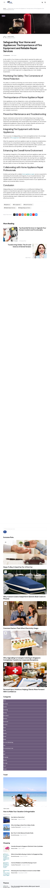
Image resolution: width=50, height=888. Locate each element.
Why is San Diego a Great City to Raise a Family (23, 825)
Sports (5, 760)
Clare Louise (11, 36)
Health (5, 733)
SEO (4, 754)
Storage (5, 763)
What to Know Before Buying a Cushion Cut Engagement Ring (26, 854)
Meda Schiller (14, 848)
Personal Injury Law (8, 748)
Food (4, 730)
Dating (5, 712)
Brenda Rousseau (15, 835)
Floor (4, 727)
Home (4, 8)
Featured (5, 721)
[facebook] (17, 215)
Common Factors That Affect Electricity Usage (20, 628)
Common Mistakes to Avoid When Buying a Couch (23, 863)
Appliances (8, 204)
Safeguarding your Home (25, 207)
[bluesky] (36, 215)
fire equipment (17, 204)
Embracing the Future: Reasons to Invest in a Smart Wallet (25, 870)
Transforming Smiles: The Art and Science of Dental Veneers (19, 246)
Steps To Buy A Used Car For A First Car (18, 567)
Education (6, 715)
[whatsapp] (28, 215)
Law (4, 745)
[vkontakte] (22, 215)
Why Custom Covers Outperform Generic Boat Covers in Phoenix (24, 598)
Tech (4, 766)
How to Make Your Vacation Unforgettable (19, 811)
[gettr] (33, 215)
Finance (5, 724)
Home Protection (29, 204)
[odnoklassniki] (25, 215)
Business (5, 704)
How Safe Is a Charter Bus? (17, 817)
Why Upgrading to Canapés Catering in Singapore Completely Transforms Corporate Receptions (21, 659)
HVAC (4, 739)
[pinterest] (20, 215)
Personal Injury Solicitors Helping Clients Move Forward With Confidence (23, 690)
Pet (4, 751)
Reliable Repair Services (10, 207)
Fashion (5, 718)
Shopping (5, 757)
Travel (4, 769)
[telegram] (31, 215)
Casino (5, 706)
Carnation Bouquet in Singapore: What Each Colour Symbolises (27, 846)
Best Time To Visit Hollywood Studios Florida (22, 833)
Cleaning (5, 709)
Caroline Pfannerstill (16, 827)
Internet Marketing (8, 742)
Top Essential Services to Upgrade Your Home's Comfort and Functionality (32, 229)
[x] (14, 215)
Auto (4, 701)
